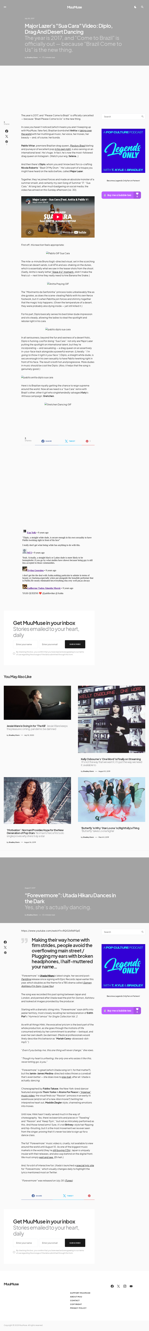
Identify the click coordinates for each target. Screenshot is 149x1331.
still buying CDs (61, 1150)
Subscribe (75, 644)
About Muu (76, 1297)
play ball (66, 1076)
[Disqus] (58, 485)
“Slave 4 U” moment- (62, 271)
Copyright (76, 1304)
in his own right (63, 149)
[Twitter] (118, 1286)
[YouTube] (131, 1286)
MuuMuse (74, 7)
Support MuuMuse (80, 1293)
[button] (5, 7)
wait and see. (46, 1157)
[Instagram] (124, 1286)
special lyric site (85, 1165)
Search (142, 116)
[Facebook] (112, 1286)
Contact (75, 1300)
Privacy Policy (78, 1308)
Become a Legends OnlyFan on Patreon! (123, 181)
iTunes (68, 1180)
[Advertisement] (74, 87)
